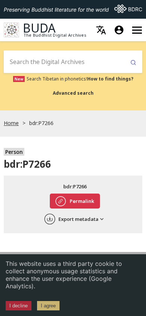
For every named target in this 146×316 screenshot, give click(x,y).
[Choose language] (101, 30)
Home (11, 123)
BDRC (128, 9)
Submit (133, 62)
